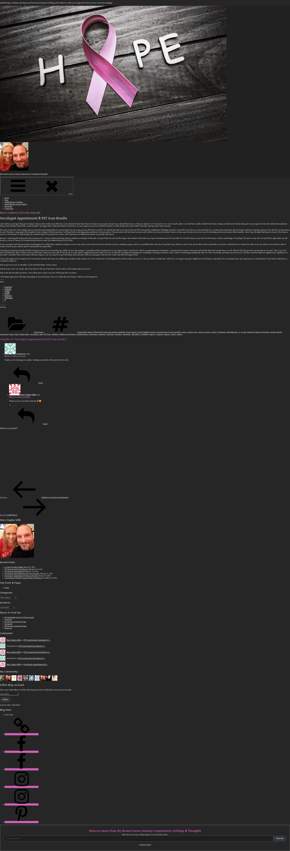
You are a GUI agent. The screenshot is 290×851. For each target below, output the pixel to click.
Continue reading (145, 845)
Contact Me (9, 209)
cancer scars (192, 332)
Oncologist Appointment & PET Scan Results (22, 574)
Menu (70, 194)
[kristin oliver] (31, 678)
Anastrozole (82, 332)
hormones (265, 332)
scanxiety (101, 334)
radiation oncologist (67, 334)
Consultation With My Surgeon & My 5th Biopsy (23, 578)
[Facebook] (22, 752)
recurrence (93, 334)
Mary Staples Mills (33, 213)
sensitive (118, 334)
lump (16, 334)
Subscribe (280, 838)
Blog (6, 200)
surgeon (159, 334)
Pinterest (8, 628)
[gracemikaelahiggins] (26, 678)
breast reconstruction (158, 332)
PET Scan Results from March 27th (18, 569)
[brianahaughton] (20, 678)
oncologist (34, 334)
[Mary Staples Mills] (8, 678)
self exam (110, 334)
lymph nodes (24, 334)
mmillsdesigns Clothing (14, 202)
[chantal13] (2, 678)
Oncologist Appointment (14, 571)
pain (41, 334)
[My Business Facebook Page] (22, 769)
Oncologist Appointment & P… (36, 664)
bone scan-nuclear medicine (114, 332)
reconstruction (82, 334)
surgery (167, 334)
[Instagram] (22, 787)
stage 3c (152, 334)
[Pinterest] (22, 822)
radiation (54, 334)
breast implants (143, 332)
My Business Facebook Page (15, 622)
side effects (135, 334)
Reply (41, 383)
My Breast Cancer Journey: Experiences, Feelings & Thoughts (24, 174)
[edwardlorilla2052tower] (37, 678)
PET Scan (47, 334)
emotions (250, 332)
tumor (173, 334)
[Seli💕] (49, 678)
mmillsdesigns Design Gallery (16, 204)
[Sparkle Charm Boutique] (14, 678)
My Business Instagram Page (16, 626)
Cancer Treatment (218, 332)
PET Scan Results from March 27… (37, 640)
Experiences (38, 332)
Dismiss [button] (109, 3)
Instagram (8, 624)
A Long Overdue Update (14, 567)
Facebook (8, 620)
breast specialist (174, 332)
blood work (98, 332)
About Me (8, 206)
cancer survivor (204, 332)
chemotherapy (231, 332)
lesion (11, 334)
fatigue (258, 332)
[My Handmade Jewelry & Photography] (22, 734)
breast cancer (131, 332)
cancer (184, 332)
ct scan (243, 332)
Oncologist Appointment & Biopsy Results (21, 576)
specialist (144, 334)
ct (239, 332)
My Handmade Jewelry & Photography (19, 617)
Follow (5, 700)
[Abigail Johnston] (54, 678)
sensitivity (126, 334)
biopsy (90, 332)
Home (7, 198)
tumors (179, 334)
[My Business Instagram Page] (22, 804)
